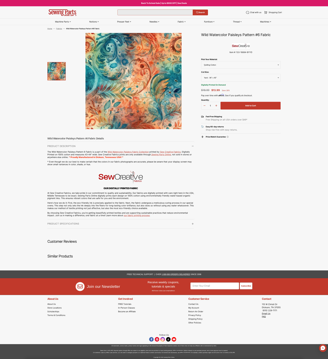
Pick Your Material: (209, 59)
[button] (272, 12)
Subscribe (246, 286)
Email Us (266, 313)
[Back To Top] (324, 355)
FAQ (264, 316)
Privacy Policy (194, 315)
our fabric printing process (137, 215)
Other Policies (194, 322)
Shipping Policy (195, 319)
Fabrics (59, 29)
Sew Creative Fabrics (170, 152)
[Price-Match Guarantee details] (227, 137)
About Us (51, 304)
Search (201, 12)
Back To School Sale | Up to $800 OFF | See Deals (164, 3)
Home (49, 29)
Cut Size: (205, 72)
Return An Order (195, 311)
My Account (193, 308)
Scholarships (53, 311)
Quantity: (205, 100)
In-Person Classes (126, 308)
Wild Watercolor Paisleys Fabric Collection (128, 152)
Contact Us (193, 304)
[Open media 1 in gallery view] (188, 39)
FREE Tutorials (124, 304)
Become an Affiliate (127, 311)
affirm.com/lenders (178, 350)
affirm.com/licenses (185, 352)
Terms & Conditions (56, 315)
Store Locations (54, 308)
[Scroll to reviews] (241, 40)
